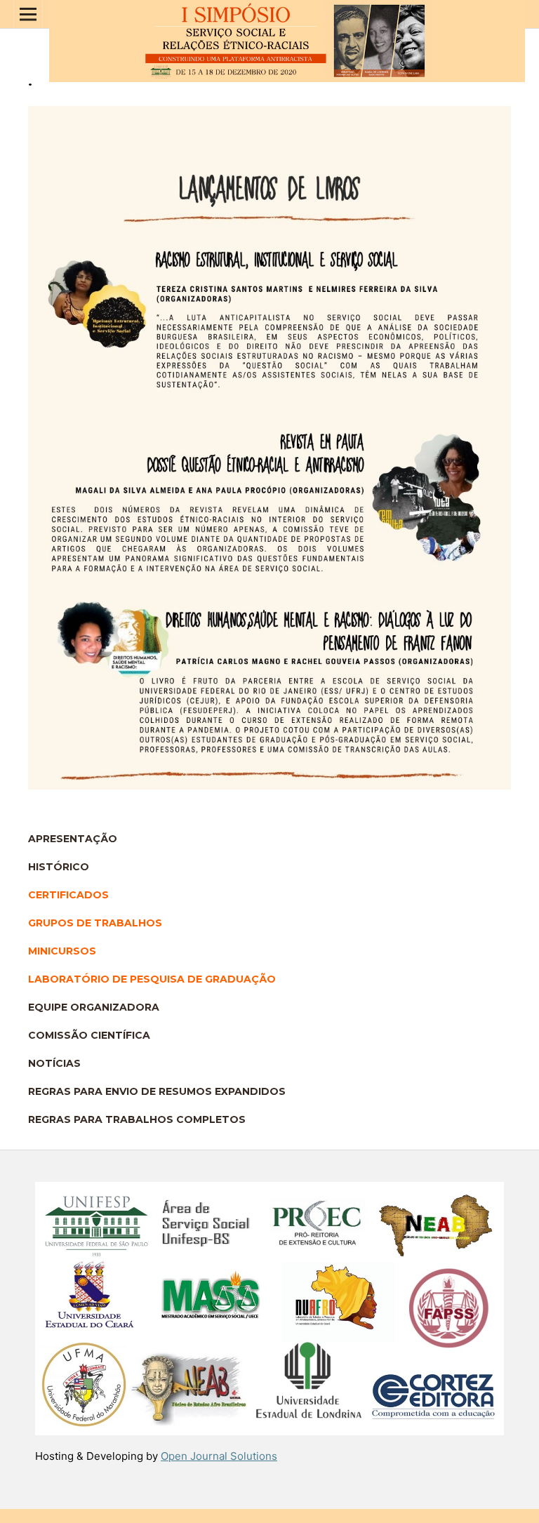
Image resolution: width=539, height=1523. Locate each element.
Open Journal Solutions (219, 1456)
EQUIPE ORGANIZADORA (93, 1007)
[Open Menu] (28, 14)
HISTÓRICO (58, 866)
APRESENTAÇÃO (72, 838)
